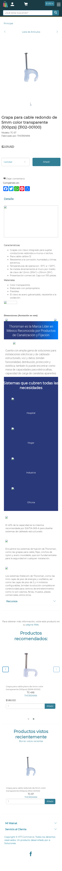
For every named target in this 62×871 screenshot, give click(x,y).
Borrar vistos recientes (31, 741)
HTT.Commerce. (26, 837)
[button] (26, 5)
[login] (15, 4)
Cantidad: (8, 162)
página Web (32, 624)
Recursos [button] (11, 601)
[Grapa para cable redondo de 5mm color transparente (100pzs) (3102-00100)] (31, 67)
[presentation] (5, 669)
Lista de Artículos (31, 32)
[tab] (31, 601)
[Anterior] (5, 32)
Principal (8, 23)
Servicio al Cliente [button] (15, 829)
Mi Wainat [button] (11, 823)
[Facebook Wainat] (30, 854)
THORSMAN (30, 695)
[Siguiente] (57, 32)
